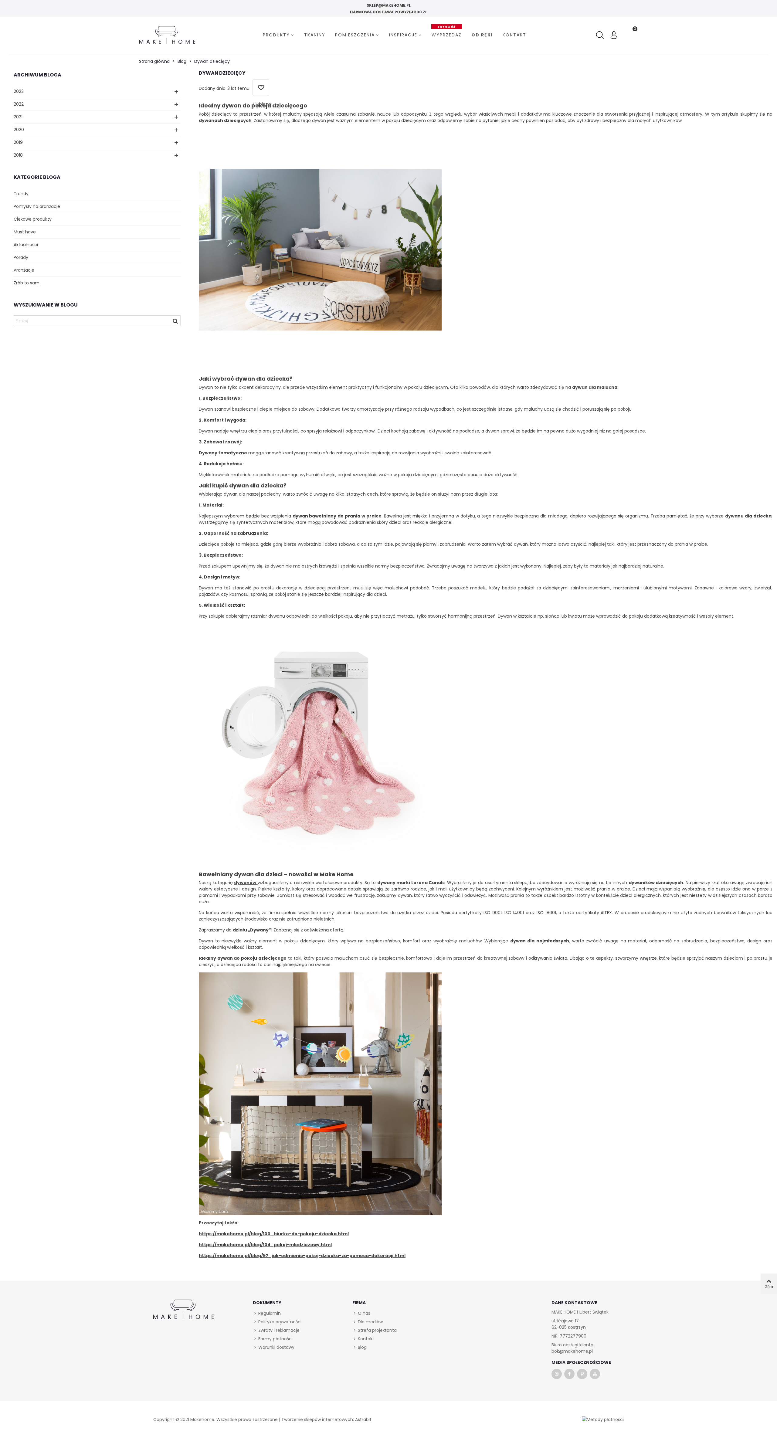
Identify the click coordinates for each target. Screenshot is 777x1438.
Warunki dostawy (276, 1347)
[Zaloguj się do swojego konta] (614, 36)
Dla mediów (370, 1322)
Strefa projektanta (377, 1330)
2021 (18, 117)
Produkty (276, 35)
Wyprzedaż (447, 34)
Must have (25, 232)
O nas (364, 1313)
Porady (21, 257)
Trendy (21, 194)
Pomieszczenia (355, 35)
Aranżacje (24, 270)
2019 (18, 142)
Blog (362, 1347)
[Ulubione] (261, 87)
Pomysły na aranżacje (37, 206)
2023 (19, 91)
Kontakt (514, 35)
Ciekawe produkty (33, 219)
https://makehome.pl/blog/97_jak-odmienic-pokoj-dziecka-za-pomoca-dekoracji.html (302, 1256)
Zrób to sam (26, 283)
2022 (19, 104)
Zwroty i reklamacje (279, 1330)
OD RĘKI (482, 35)
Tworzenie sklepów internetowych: (317, 1419)
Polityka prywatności (279, 1322)
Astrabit (363, 1419)
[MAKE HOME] (167, 35)
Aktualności (26, 245)
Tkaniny (314, 35)
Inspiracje (403, 35)
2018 (18, 155)
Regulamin (269, 1313)
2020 (19, 130)
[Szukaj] (600, 35)
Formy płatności (275, 1339)
